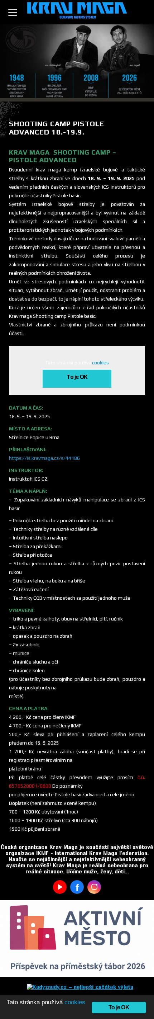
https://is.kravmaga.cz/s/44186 (44, 458)
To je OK (77, 376)
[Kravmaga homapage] (77, 12)
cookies (100, 362)
